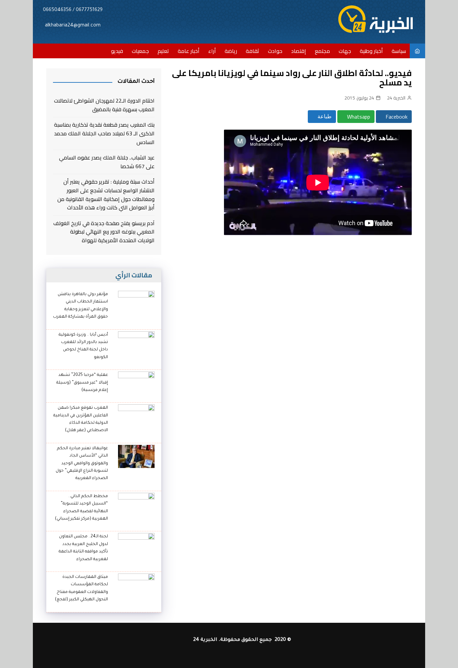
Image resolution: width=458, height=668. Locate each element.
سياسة (399, 51)
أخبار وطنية (371, 51)
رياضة (231, 51)
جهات (345, 51)
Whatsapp (358, 117)
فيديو (117, 51)
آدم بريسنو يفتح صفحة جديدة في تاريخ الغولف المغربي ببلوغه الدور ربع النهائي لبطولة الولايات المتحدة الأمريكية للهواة (104, 232)
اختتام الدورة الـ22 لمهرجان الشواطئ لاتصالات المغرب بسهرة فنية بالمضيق (104, 105)
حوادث (275, 51)
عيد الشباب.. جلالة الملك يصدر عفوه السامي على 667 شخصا (107, 162)
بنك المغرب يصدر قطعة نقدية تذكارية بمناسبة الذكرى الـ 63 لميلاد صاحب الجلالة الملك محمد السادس (104, 133)
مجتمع (322, 51)
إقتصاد (298, 51)
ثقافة (252, 51)
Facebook (395, 117)
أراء (212, 51)
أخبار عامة (188, 51)
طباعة (324, 116)
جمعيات (140, 51)
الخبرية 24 (396, 98)
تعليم (163, 51)
